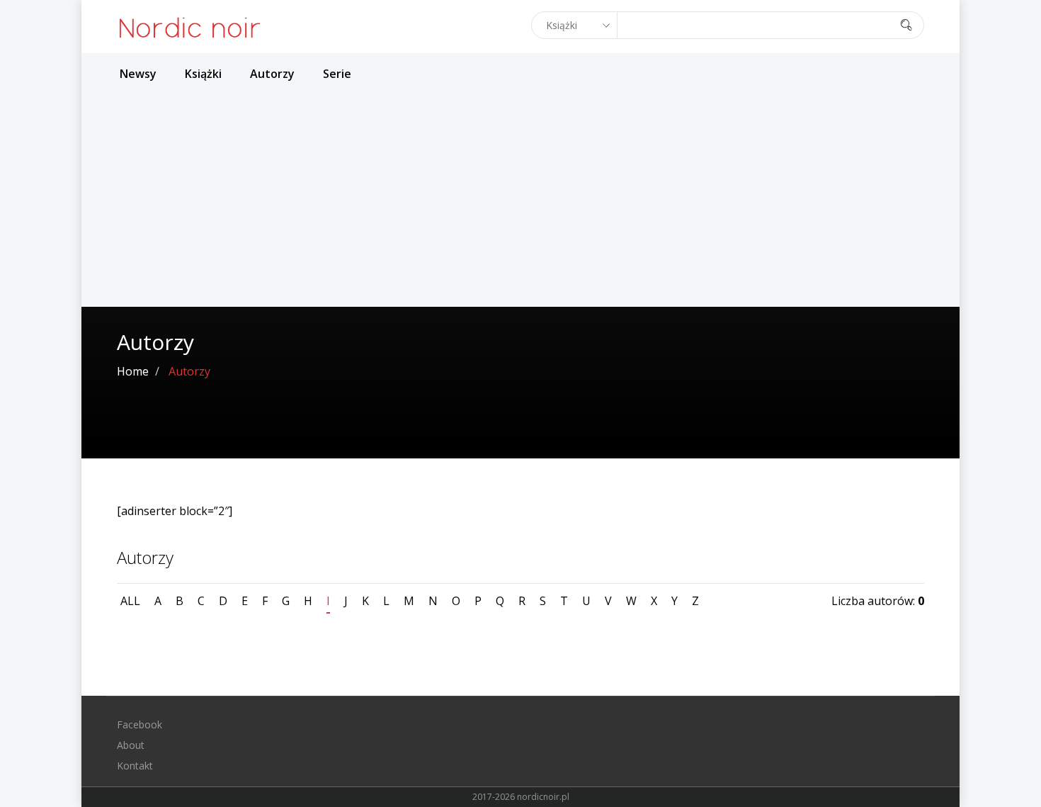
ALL (130, 601)
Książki (203, 73)
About (130, 745)
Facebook (139, 724)
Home (133, 371)
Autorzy (272, 73)
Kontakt (135, 765)
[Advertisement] (520, 200)
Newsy (138, 73)
